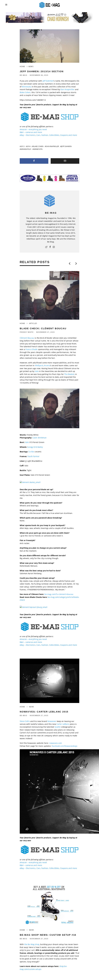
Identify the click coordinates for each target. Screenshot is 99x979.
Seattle (58, 727)
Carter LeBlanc (62, 724)
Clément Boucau (27, 338)
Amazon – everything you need (33, 129)
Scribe (31, 451)
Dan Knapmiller (67, 89)
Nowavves (51, 721)
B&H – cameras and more (31, 132)
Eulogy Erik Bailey (35, 447)
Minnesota (26, 86)
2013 (22, 146)
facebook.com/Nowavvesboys (64, 746)
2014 (29, 146)
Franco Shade (32, 349)
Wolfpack (39, 365)
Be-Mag (23, 75)
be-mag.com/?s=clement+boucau (58, 594)
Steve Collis (25, 721)
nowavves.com (55, 743)
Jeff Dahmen (48, 81)
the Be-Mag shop (31, 944)
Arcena (47, 365)
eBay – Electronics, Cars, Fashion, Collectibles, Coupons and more (48, 135)
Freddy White (27, 332)
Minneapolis (26, 149)
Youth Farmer (33, 456)
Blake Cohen (25, 92)
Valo (37, 371)
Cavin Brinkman (40, 437)
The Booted (69, 374)
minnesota (38, 149)
